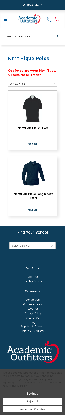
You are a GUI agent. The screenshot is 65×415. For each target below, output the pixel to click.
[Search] (56, 36)
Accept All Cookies (32, 409)
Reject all (33, 401)
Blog (33, 322)
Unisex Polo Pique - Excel (32, 128)
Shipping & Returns (32, 326)
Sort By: (14, 83)
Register (38, 331)
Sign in (25, 331)
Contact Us (32, 299)
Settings (32, 393)
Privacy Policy (32, 313)
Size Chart (32, 317)
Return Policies (32, 304)
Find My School (32, 281)
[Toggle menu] (6, 19)
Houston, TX (34, 5)
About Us (32, 276)
